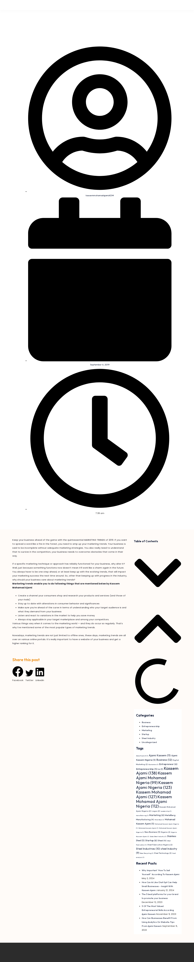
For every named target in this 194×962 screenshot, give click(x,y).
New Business (152, 832)
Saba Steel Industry (158, 836)
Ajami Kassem (160, 755)
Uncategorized (149, 742)
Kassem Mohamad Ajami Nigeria (154, 801)
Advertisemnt (142, 756)
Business (146, 722)
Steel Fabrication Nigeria (160, 845)
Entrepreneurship (151, 726)
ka (160, 769)
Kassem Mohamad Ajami (153, 794)
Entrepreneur (168, 764)
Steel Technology (163, 853)
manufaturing (142, 815)
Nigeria (165, 832)
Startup (145, 734)
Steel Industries (148, 848)
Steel (162, 840)
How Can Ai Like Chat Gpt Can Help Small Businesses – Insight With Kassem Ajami (159, 886)
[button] (17, 674)
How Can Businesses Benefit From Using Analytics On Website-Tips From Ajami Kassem (159, 922)
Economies (154, 764)
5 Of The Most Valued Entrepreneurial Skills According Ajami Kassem (158, 910)
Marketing (147, 730)
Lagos (156, 811)
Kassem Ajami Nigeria (154, 785)
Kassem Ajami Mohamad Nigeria (154, 778)
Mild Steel (159, 820)
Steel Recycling (147, 853)
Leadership (166, 811)
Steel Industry (149, 738)
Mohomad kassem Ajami (148, 828)
